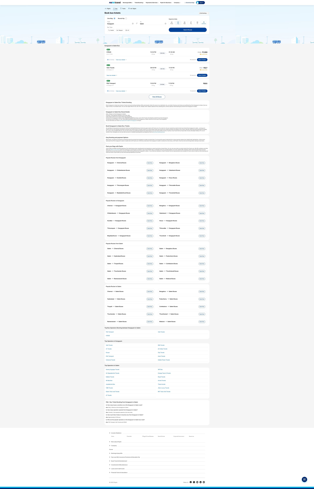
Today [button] (171, 23)
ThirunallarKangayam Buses (169, 228)
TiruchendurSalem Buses (116, 314)
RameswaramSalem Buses (117, 321)
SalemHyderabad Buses (116, 256)
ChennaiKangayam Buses (116, 205)
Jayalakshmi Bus (110, 384)
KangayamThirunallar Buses (169, 185)
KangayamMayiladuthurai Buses (119, 193)
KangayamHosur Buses (168, 178)
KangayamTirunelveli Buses (169, 193)
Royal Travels (161, 377)
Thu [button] (191, 23)
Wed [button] (185, 23)
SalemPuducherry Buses (168, 256)
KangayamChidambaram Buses (118, 170)
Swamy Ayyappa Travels (112, 369)
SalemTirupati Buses (115, 263)
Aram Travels (161, 356)
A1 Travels (109, 349)
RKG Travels (161, 345)
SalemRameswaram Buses (117, 278)
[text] (157, 8)
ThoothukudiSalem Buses (169, 314)
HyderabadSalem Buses (116, 299)
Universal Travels (110, 360)
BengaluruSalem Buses (168, 291)
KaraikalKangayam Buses (116, 220)
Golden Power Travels (164, 360)
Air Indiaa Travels (162, 349)
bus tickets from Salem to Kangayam (128, 120)
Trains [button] (124, 8)
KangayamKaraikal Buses (116, 178)
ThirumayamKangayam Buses (118, 228)
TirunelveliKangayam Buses (169, 236)
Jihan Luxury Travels (163, 388)
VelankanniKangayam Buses (169, 213)
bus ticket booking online (159, 132)
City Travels (161, 352)
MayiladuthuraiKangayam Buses (119, 236)
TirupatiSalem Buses (115, 306)
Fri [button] (197, 23)
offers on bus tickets (115, 149)
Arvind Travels (162, 380)
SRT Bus (160, 369)
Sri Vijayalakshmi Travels (112, 373)
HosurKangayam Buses (168, 220)
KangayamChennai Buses (116, 163)
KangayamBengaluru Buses (169, 163)
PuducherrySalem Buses (168, 299)
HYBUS (108, 335)
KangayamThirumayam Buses (118, 185)
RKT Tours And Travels (164, 391)
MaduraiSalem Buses (167, 321)
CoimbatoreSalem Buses (168, 306)
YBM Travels (109, 388)
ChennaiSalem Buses (115, 291)
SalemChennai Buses (115, 248)
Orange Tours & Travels (164, 373)
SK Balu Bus (109, 380)
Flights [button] (109, 8)
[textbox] (120, 24)
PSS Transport (110, 332)
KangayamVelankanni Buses (169, 170)
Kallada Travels (110, 377)
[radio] (111, 18)
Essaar (108, 352)
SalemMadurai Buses (167, 278)
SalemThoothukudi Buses (169, 271)
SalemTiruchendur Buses (116, 271)
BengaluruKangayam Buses (169, 205)
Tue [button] (178, 23)
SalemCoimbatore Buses (168, 263)
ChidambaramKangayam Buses (118, 213)
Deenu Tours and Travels (112, 391)
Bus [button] (116, 8)
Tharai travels (161, 384)
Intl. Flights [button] (133, 8)
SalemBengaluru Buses (168, 248)
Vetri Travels (161, 332)
